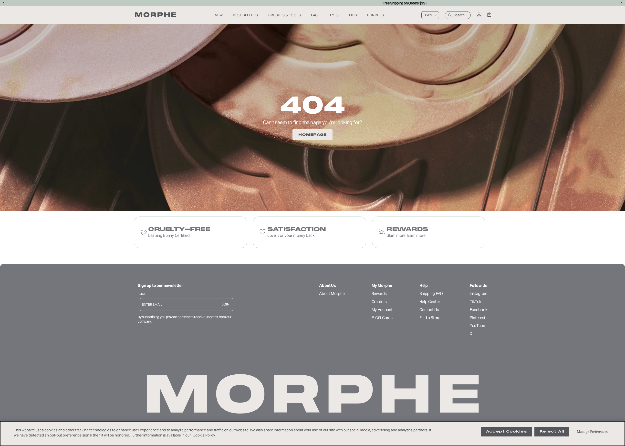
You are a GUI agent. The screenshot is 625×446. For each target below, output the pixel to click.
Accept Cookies (506, 431)
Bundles (375, 15)
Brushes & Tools (284, 15)
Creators (379, 301)
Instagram (478, 293)
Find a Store (429, 317)
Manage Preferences (592, 432)
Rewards (379, 293)
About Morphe (331, 293)
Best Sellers (245, 15)
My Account (382, 309)
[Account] (479, 15)
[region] (312, 433)
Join (225, 304)
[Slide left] (3, 3)
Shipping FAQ (431, 293)
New (219, 15)
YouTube (477, 325)
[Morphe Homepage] (155, 15)
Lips (353, 15)
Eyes (334, 15)
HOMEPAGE (312, 134)
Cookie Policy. (204, 435)
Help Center (429, 301)
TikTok (475, 301)
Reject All (552, 431)
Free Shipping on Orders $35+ (312, 3)
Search (459, 15)
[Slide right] (621, 3)
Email (142, 294)
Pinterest (477, 317)
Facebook (478, 309)
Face (315, 15)
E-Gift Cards (382, 317)
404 (312, 105)
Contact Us (429, 309)
